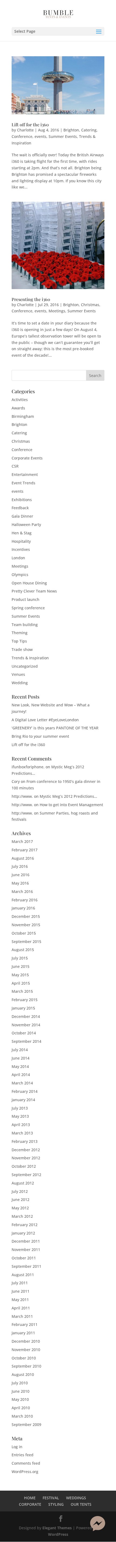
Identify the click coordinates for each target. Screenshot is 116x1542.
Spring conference (28, 607)
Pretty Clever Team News (34, 591)
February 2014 (24, 1091)
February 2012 (24, 1224)
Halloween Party (26, 524)
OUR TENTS (81, 1504)
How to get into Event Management (71, 804)
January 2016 (23, 908)
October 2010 (24, 1358)
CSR (15, 466)
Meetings (57, 310)
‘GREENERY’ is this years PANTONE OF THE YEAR (55, 727)
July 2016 (20, 866)
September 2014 (26, 1041)
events (40, 136)
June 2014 (20, 1058)
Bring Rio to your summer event (40, 736)
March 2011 (22, 1316)
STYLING (56, 1504)
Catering (89, 130)
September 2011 (26, 1266)
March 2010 (22, 1416)
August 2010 (23, 1374)
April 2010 (21, 1407)
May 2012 (20, 1207)
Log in (17, 1446)
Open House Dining (29, 582)
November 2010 (26, 1349)
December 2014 (26, 1016)
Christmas (90, 304)
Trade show (22, 649)
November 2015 (26, 924)
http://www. (22, 796)
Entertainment (25, 474)
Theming (20, 632)
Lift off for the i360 (30, 124)
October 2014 (24, 1032)
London (18, 557)
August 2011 (23, 1274)
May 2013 (20, 1116)
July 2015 (20, 958)
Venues (18, 674)
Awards (18, 408)
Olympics (20, 574)
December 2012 (26, 1149)
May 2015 (20, 974)
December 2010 (26, 1341)
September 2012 (26, 1174)
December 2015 (26, 916)
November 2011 (26, 1249)
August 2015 (23, 949)
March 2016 (22, 891)
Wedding (20, 682)
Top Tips (19, 641)
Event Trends (23, 482)
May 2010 (20, 1399)
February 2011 (24, 1324)
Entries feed (22, 1454)
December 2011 (26, 1241)
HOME (30, 1497)
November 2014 (26, 1024)
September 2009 (26, 1424)
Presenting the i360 (31, 299)
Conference (22, 136)
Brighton (71, 130)
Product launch (25, 599)
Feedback (20, 507)
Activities (20, 399)
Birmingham (23, 416)
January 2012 (23, 1233)
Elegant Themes (57, 1527)
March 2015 (22, 991)
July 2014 (20, 1049)
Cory (16, 781)
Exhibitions (22, 499)
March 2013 (22, 1133)
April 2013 (21, 1124)
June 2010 (20, 1391)
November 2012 (26, 1157)
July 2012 (20, 1191)
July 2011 (20, 1282)
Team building (25, 624)
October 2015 (24, 933)
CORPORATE (30, 1504)
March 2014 (22, 1083)
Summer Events (63, 136)
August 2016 (23, 858)
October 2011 (24, 1257)
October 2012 (24, 1166)
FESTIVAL (51, 1497)
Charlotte (25, 130)
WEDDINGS (76, 1497)
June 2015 (20, 966)
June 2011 (20, 1291)
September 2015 (26, 941)
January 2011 (23, 1332)
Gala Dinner (22, 516)
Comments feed (26, 1463)
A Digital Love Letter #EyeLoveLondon (45, 719)
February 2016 (24, 899)
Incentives (21, 549)
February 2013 (24, 1141)
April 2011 (21, 1308)
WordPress (58, 1534)
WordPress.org (25, 1471)
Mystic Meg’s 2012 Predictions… (68, 796)
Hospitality (21, 541)
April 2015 (21, 983)
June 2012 (20, 1199)
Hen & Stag (22, 532)
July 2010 (20, 1382)
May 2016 (20, 883)
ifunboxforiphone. (28, 766)
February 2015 (24, 999)
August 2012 (23, 1183)
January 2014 (23, 1099)
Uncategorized (25, 666)
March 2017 (22, 841)
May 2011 (20, 1299)
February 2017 (24, 849)
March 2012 (22, 1216)
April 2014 (21, 1074)
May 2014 (20, 1066)
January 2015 (23, 1008)
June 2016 (20, 874)
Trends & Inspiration (30, 657)
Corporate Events (27, 458)
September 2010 (26, 1366)
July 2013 (20, 1108)
